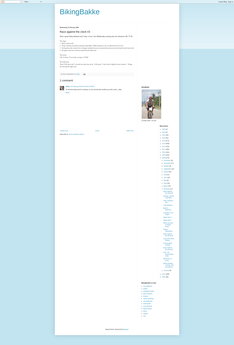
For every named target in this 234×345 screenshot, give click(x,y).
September (167, 169)
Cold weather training (167, 244)
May (165, 180)
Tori (144, 316)
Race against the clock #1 (168, 248)
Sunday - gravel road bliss (168, 197)
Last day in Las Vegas (168, 213)
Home (97, 131)
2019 (164, 132)
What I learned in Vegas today (168, 224)
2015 (164, 138)
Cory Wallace (147, 286)
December (167, 160)
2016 (164, 135)
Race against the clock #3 (168, 192)
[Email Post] (84, 74)
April (165, 183)
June (165, 177)
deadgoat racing (148, 291)
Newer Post (64, 131)
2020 (164, 129)
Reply (67, 92)
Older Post (130, 131)
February (167, 189)
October (166, 166)
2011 (164, 149)
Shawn (145, 314)
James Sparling (148, 298)
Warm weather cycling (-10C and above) (168, 265)
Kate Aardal (147, 303)
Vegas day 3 (167, 217)
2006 (164, 277)
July (165, 175)
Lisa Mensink (147, 306)
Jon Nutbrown (147, 301)
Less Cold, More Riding (168, 239)
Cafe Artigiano (168, 205)
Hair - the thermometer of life (168, 254)
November (167, 163)
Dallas (68, 86)
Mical (145, 311)
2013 (164, 143)
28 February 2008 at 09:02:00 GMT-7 (83, 86)
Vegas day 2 (167, 220)
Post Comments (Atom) (76, 134)
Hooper (145, 296)
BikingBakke (80, 12)
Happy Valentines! (167, 230)
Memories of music (167, 259)
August (166, 172)
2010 (164, 152)
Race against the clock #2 (168, 235)
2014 (164, 141)
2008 (164, 158)
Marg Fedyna (147, 308)
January (166, 270)
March (166, 186)
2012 (164, 146)
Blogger (125, 329)
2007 (164, 274)
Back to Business (167, 209)
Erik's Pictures (147, 294)
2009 (164, 155)
